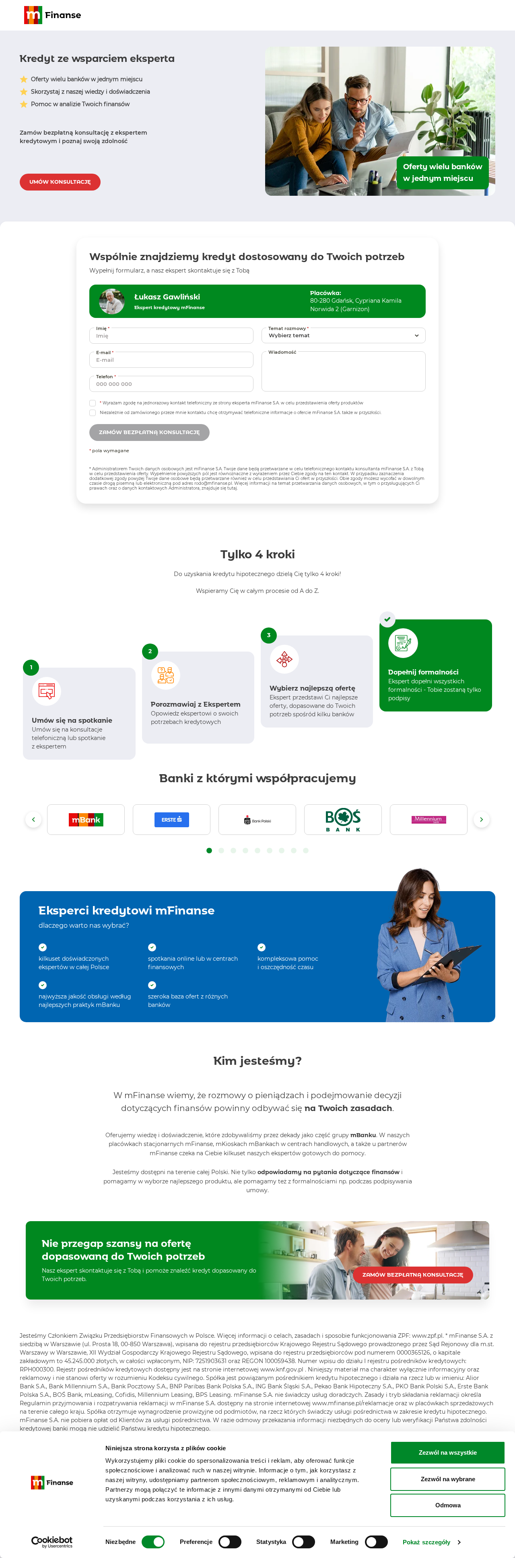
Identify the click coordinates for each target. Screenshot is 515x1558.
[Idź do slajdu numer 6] (270, 851)
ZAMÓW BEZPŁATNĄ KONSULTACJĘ (413, 1274)
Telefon (107, 376)
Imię (103, 328)
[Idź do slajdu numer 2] (221, 851)
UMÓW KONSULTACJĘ (60, 181)
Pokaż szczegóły (427, 1542)
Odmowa (448, 1505)
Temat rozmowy (289, 328)
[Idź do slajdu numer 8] (294, 851)
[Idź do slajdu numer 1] (209, 851)
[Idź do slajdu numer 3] (233, 851)
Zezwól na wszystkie (448, 1452)
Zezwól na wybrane (448, 1479)
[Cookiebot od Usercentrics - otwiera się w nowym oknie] (52, 1542)
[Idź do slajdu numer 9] (306, 851)
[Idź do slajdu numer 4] (245, 851)
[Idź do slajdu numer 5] (257, 851)
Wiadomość (282, 352)
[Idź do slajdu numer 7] (282, 851)
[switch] (229, 1541)
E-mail (105, 352)
